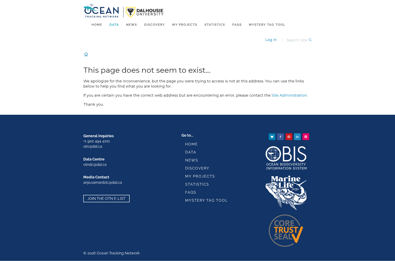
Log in (271, 39)
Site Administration (289, 95)
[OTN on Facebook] (281, 136)
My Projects (184, 25)
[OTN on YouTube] (289, 136)
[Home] (197, 11)
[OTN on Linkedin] (298, 136)
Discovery (154, 25)
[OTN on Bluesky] (272, 136)
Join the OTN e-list (106, 199)
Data (114, 25)
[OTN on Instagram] (306, 136)
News (131, 25)
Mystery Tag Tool (267, 25)
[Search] (310, 40)
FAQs (237, 25)
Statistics (214, 25)
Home (97, 25)
